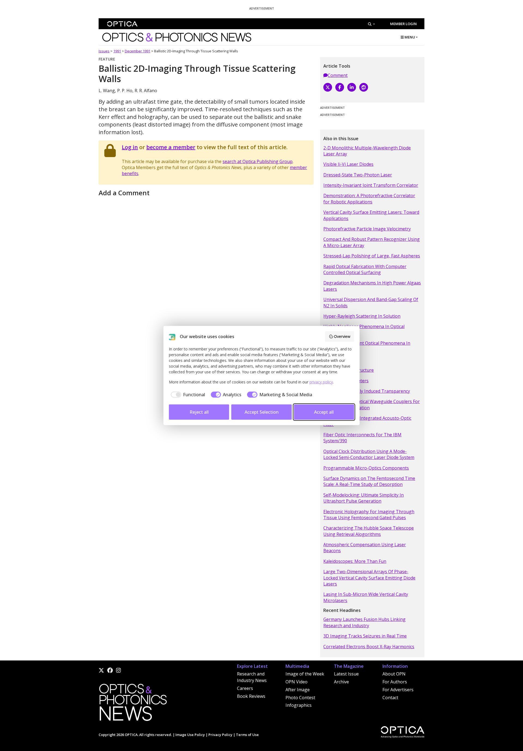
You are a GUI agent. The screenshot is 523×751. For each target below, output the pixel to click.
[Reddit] (363, 87)
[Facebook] (339, 87)
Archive (341, 682)
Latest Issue (346, 674)
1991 (117, 51)
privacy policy (321, 381)
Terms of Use (247, 734)
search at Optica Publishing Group (258, 161)
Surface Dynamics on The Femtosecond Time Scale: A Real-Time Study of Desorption (369, 481)
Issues (104, 51)
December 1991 (137, 51)
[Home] (133, 704)
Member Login (403, 23)
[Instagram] (118, 670)
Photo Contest (300, 698)
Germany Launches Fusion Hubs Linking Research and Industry (364, 622)
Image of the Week (304, 674)
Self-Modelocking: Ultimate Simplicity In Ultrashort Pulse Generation (363, 498)
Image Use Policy (190, 734)
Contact (390, 698)
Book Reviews (251, 696)
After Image (297, 690)
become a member (170, 147)
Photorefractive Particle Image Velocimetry (367, 229)
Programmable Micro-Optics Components (366, 468)
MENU (409, 37)
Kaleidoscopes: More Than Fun (354, 561)
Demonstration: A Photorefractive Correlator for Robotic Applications (369, 199)
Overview (342, 336)
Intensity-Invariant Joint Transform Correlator (370, 185)
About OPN (394, 674)
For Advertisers (397, 690)
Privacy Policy (220, 734)
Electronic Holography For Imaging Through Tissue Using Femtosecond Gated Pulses (368, 515)
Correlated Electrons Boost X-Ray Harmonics (368, 647)
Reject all (199, 412)
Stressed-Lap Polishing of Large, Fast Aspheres (371, 256)
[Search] (371, 24)
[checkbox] (187, 394)
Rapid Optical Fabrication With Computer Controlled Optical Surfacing (364, 269)
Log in (130, 147)
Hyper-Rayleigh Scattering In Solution (361, 316)
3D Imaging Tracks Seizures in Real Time (365, 636)
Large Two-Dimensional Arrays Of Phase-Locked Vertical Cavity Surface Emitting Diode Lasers (369, 578)
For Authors (394, 682)
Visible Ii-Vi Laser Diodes (348, 164)
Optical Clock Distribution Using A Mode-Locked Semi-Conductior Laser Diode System (368, 454)
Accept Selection (262, 412)
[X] (327, 87)
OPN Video (296, 682)
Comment (338, 75)
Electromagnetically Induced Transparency (366, 391)
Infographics (298, 705)
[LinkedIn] (351, 87)
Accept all (324, 412)
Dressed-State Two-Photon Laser (357, 175)
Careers (245, 688)
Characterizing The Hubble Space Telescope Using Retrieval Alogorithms (368, 531)
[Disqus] (206, 267)
